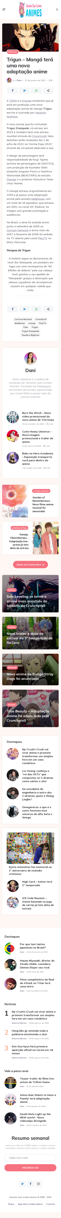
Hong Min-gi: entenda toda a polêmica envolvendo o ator (30, 1032)
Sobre (11, 1204)
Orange (26, 100)
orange (31, 323)
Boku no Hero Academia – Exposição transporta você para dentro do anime (37, 458)
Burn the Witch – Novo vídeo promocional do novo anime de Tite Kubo (38, 416)
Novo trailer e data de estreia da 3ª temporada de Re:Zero (29, 638)
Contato (50, 1204)
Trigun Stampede (30, 331)
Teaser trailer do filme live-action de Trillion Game (37, 1080)
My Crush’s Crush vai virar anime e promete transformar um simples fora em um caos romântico (37, 756)
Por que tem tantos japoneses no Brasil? (33, 945)
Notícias (13, 52)
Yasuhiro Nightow (30, 335)
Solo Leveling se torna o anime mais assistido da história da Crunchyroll (27, 601)
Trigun (34, 327)
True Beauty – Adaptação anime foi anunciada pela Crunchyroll (28, 715)
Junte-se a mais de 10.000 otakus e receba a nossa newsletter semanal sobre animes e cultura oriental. (30, 1147)
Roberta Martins (19, 1023)
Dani (19, 80)
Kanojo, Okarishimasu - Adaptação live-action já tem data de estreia (19, 541)
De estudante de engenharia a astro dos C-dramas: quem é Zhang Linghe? (38, 794)
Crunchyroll (39, 136)
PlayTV (42, 238)
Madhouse (37, 199)
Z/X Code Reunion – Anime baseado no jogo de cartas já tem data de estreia (38, 903)
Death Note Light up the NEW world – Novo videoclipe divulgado (35, 1117)
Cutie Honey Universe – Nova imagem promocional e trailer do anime (37, 437)
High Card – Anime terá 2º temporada (37, 883)
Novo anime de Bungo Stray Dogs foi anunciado (30, 676)
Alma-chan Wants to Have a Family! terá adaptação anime (38, 1098)
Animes (11, 590)
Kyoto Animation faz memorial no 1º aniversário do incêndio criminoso (30, 870)
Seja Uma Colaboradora (30, 1204)
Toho (25, 327)
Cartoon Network (18, 230)
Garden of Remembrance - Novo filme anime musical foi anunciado (42, 504)
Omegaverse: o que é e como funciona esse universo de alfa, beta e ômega (37, 812)
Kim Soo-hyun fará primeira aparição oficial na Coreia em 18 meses (32, 1050)
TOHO (13, 100)
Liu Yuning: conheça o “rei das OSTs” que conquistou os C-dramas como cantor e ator (37, 776)
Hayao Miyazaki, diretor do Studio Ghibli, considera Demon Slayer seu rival (37, 964)
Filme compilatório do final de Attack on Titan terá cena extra (37, 983)
